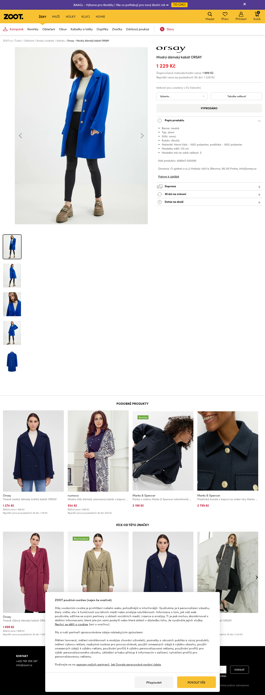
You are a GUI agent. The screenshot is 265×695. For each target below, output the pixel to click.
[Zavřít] (244, 5)
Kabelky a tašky (82, 29)
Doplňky (102, 29)
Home (100, 16)
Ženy (42, 16)
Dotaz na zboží (174, 202)
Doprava (170, 186)
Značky (117, 29)
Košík (257, 15)
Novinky (32, 29)
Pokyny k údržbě (168, 176)
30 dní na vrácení (175, 194)
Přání (225, 19)
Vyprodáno (209, 108)
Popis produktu (174, 120)
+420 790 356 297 (26, 661)
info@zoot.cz (24, 665)
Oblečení (48, 29)
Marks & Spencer (143, 495)
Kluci (85, 16)
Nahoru (255, 671)
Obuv (63, 29)
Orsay (7, 495)
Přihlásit (241, 19)
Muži (56, 16)
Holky (71, 16)
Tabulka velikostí (236, 96)
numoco (73, 495)
